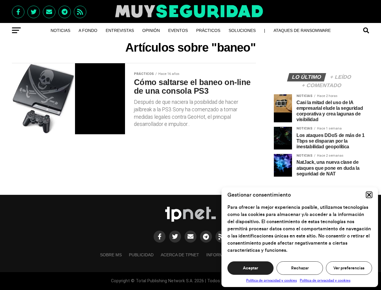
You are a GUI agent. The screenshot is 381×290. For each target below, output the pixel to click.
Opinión (151, 30)
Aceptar (250, 268)
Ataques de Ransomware (302, 30)
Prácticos (208, 30)
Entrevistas (120, 30)
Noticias (60, 30)
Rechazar (300, 268)
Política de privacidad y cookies (271, 280)
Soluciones (242, 30)
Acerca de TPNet (180, 254)
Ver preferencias (348, 268)
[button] (369, 195)
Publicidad (141, 254)
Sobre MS (111, 254)
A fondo (88, 30)
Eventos (178, 30)
